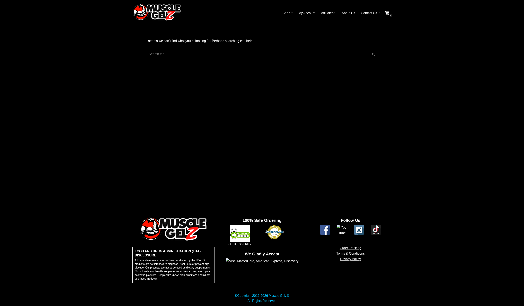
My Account (306, 13)
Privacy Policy (350, 259)
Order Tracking (350, 248)
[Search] (373, 54)
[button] (292, 13)
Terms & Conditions (350, 253)
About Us (348, 13)
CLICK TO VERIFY (239, 244)
